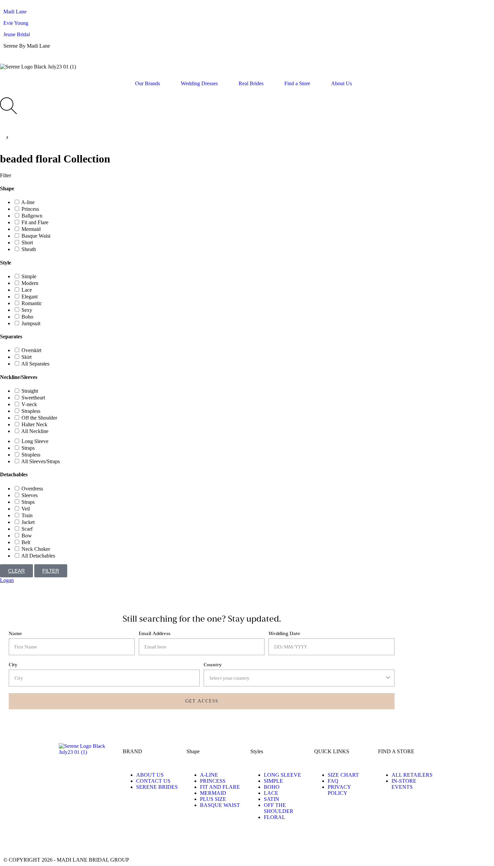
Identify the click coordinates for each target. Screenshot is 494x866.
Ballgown (32, 216)
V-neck (29, 404)
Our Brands (147, 83)
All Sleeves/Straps (40, 461)
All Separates (35, 364)
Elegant (30, 296)
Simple (29, 276)
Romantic (32, 303)
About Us (341, 83)
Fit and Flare (35, 222)
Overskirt (31, 350)
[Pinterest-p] (66, 840)
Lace (27, 290)
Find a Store (297, 83)
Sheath (29, 249)
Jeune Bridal (16, 34)
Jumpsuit (31, 323)
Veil (26, 509)
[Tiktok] (48, 840)
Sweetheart (33, 397)
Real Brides (251, 83)
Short (27, 242)
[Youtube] (84, 840)
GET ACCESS (201, 701)
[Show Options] (388, 678)
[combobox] (297, 678)
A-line (28, 202)
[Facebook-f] (30, 840)
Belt (26, 542)
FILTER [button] (50, 571)
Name (15, 633)
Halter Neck (34, 424)
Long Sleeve (35, 441)
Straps (28, 448)
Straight (30, 391)
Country (213, 665)
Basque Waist (36, 236)
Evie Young (15, 23)
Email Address (154, 633)
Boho (27, 317)
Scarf (27, 529)
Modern (30, 283)
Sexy (27, 310)
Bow (27, 535)
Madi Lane (15, 11)
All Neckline (34, 431)
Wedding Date (284, 633)
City (13, 665)
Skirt (27, 357)
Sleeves (30, 495)
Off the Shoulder (39, 418)
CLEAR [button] (16, 571)
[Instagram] (11, 840)
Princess (30, 209)
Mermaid (31, 229)
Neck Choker (36, 549)
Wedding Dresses (199, 83)
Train (27, 515)
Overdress (32, 488)
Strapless (31, 411)
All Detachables (38, 556)
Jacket (28, 522)
